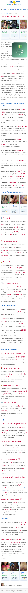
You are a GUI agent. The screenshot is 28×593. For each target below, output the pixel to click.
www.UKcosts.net (6, 590)
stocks (22, 187)
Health (24, 9)
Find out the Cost (17, 4)
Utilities (4, 9)
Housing (11, 9)
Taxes (17, 9)
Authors (9, 4)
